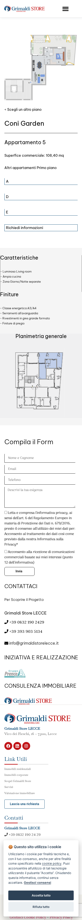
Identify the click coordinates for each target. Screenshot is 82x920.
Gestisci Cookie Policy (28, 917)
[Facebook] (8, 746)
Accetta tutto (41, 895)
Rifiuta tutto (41, 907)
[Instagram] (26, 746)
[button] (65, 9)
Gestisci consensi (37, 882)
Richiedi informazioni (24, 227)
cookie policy (51, 863)
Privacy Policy (61, 917)
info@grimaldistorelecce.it (33, 643)
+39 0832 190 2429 (26, 622)
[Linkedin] (17, 746)
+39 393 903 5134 (26, 631)
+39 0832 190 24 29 (24, 834)
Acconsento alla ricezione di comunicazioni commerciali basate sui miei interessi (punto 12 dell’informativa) (39, 557)
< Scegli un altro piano (23, 109)
